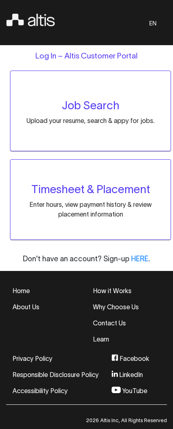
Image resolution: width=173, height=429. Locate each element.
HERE (139, 259)
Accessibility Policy (40, 390)
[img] (30, 18)
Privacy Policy (32, 358)
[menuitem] (90, 106)
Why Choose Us (116, 306)
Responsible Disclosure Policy (55, 374)
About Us (25, 306)
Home (21, 290)
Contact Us (109, 323)
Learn (101, 339)
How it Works (112, 290)
